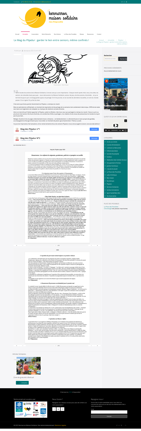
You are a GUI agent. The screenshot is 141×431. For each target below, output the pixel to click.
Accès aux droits (112, 142)
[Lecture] (106, 130)
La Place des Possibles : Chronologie (111, 207)
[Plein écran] (125, 130)
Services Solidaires (113, 187)
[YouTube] (124, 2)
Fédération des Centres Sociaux (117, 160)
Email (92, 409)
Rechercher (108, 55)
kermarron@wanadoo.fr (43, 2)
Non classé (110, 178)
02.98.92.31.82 (27, 2)
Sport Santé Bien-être (113, 193)
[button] (116, 125)
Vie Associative (111, 196)
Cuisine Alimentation (113, 145)
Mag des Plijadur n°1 (30, 129)
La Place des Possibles (114, 172)
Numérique (110, 181)
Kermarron (27, 51)
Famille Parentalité (113, 154)
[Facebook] (122, 2)
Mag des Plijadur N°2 (30, 138)
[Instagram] (126, 2)
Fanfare (109, 157)
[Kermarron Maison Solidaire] (48, 18)
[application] (116, 125)
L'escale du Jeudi (112, 169)
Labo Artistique (112, 175)
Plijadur (120, 40)
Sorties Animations (113, 190)
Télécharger (94, 129)
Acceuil (101, 40)
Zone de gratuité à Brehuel (23, 377)
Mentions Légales (60, 425)
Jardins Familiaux (112, 166)
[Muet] (123, 130)
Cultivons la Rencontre (114, 148)
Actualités (111, 40)
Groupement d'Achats (114, 163)
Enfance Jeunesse (112, 151)
